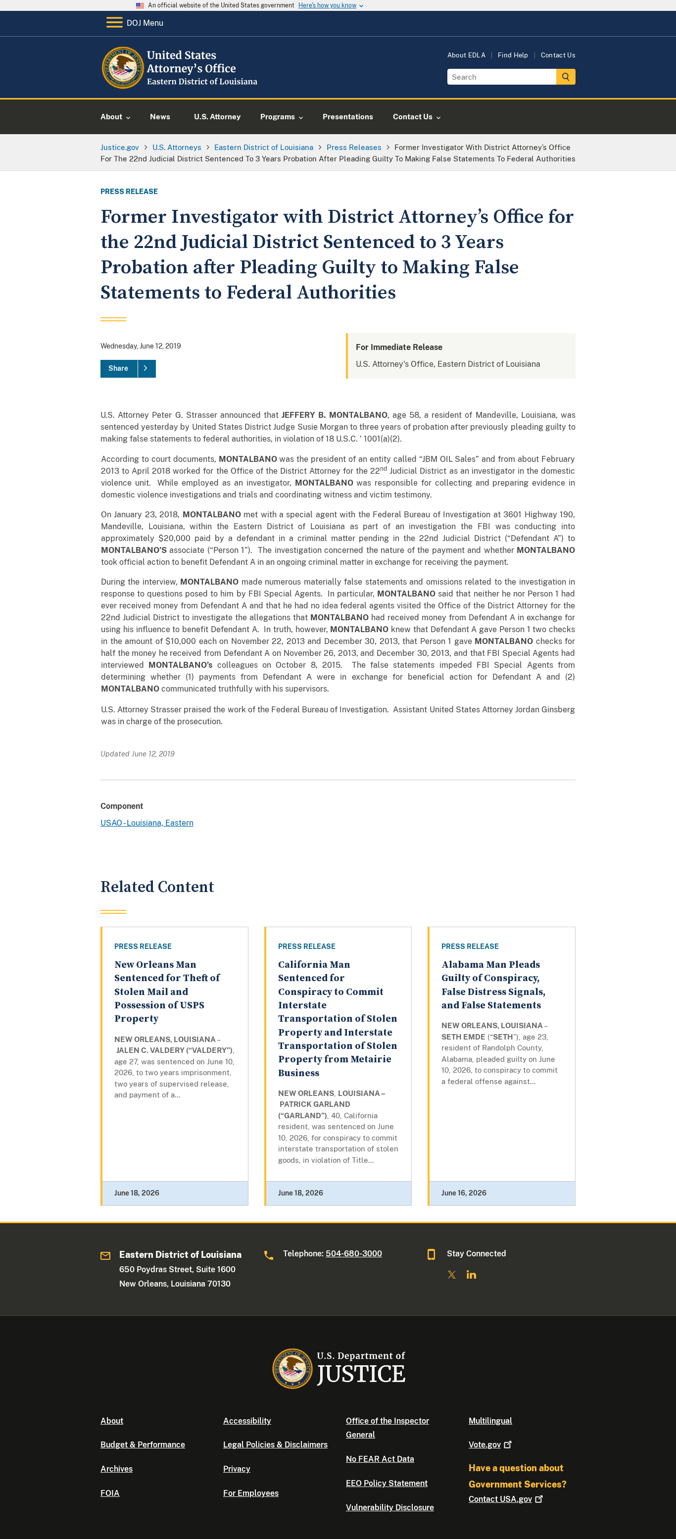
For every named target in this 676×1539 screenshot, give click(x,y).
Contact (500, 1499)
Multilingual (490, 1421)
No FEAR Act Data (380, 1459)
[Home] (180, 86)
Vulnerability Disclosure (390, 1507)
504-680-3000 (354, 1253)
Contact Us (558, 55)
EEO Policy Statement (387, 1483)
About (111, 1421)
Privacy (236, 1469)
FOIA (110, 1493)
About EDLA (466, 55)
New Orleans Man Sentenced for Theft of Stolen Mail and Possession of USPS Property (167, 992)
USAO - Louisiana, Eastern (146, 823)
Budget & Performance (142, 1444)
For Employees (251, 1493)
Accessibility (247, 1421)
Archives (116, 1469)
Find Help (513, 55)
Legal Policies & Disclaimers (275, 1444)
